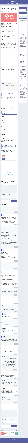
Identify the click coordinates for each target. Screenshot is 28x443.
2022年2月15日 (4, 389)
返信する (16, 224)
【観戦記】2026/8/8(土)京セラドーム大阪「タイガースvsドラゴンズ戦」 (23, 67)
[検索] (26, 10)
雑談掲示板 (21, 54)
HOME (14, 439)
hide (9, 83)
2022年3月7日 (4, 215)
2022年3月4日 (4, 329)
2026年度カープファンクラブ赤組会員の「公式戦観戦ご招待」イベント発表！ (23, 26)
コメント (3, 184)
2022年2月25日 (4, 337)
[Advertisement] (9, 75)
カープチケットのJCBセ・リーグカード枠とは (8, 85)
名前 (2, 422)
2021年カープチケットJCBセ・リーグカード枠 (9, 86)
